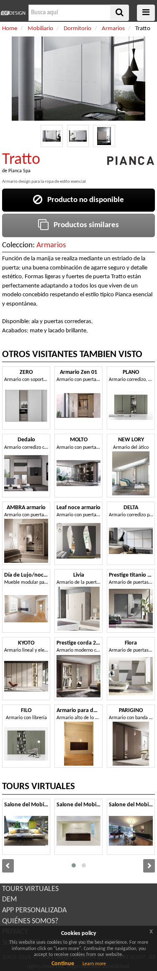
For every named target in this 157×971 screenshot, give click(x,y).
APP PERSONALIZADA (34, 910)
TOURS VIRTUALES (30, 889)
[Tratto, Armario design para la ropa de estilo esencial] (52, 136)
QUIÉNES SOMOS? (30, 921)
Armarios (51, 245)
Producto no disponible (83, 200)
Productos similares (84, 225)
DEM (9, 900)
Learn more (94, 963)
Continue (62, 964)
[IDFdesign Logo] (13, 13)
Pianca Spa (19, 170)
